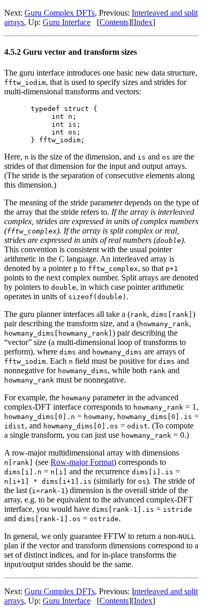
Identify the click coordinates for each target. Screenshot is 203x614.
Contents (114, 22)
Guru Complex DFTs (59, 12)
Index (143, 22)
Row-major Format (81, 462)
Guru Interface (67, 22)
